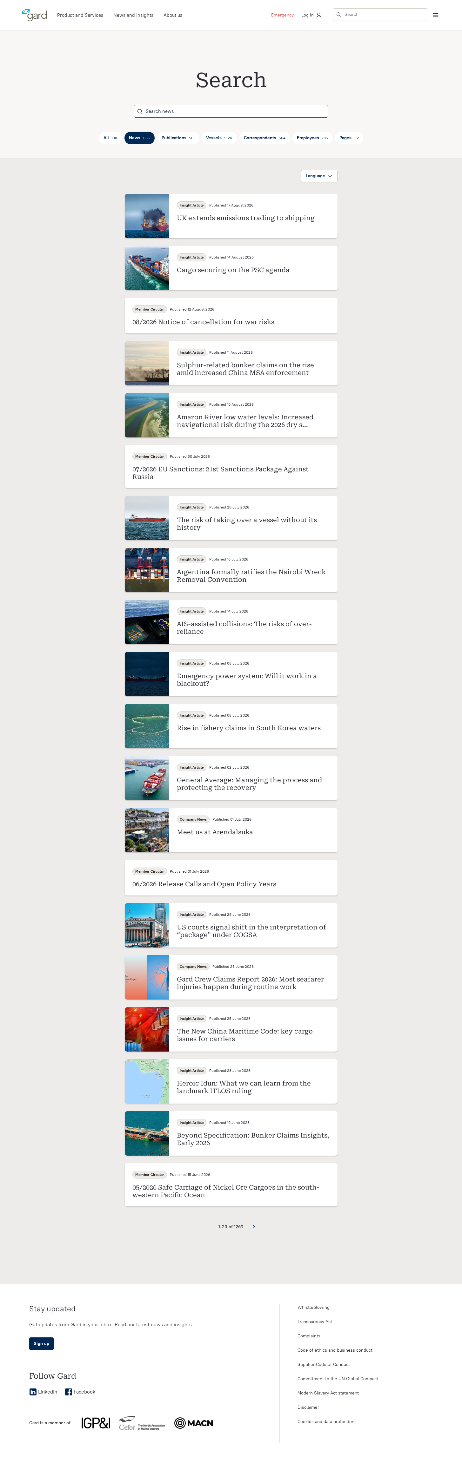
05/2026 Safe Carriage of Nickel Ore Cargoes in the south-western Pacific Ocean (225, 1191)
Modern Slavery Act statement (328, 1393)
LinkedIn (47, 1392)
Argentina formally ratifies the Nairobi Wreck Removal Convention (251, 575)
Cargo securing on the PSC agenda (233, 270)
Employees (312, 138)
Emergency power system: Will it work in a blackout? (247, 679)
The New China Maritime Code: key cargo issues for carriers (245, 1035)
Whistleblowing (314, 1307)
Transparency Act (315, 1321)
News (139, 138)
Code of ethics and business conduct (335, 1350)
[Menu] (436, 15)
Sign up (41, 1343)
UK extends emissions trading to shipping (246, 218)
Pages (349, 138)
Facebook (84, 1392)
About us (173, 15)
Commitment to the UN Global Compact (338, 1378)
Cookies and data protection (326, 1421)
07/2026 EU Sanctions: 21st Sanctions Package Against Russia (220, 473)
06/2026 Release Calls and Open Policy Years (204, 884)
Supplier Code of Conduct (324, 1364)
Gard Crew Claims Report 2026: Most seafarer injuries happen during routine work (250, 983)
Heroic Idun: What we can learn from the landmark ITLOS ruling (244, 1087)
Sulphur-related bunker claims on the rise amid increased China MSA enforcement (245, 369)
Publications (178, 138)
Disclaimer (308, 1407)
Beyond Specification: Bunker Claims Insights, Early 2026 (253, 1139)
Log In (307, 15)
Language (315, 176)
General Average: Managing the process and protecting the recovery (249, 783)
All (110, 138)
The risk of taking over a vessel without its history (247, 523)
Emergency (282, 15)
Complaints (309, 1336)
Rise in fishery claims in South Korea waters (249, 728)
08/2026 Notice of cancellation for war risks (203, 322)
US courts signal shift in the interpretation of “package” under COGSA (251, 931)
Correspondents (264, 138)
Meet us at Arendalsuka (215, 832)
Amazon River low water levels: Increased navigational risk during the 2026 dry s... (245, 421)
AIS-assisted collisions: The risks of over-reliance (244, 627)
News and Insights (133, 15)
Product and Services (80, 15)
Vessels (219, 138)
